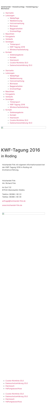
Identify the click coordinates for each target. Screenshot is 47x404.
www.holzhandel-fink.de (12, 205)
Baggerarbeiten (16, 28)
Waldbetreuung (16, 21)
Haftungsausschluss (13, 388)
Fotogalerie (10, 36)
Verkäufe (9, 39)
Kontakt (8, 52)
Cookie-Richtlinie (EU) (19, 63)
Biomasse (14, 26)
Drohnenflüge (15, 31)
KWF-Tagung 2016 (17, 47)
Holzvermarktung (17, 23)
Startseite (9, 13)
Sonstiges (9, 42)
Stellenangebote (16, 55)
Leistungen (9, 15)
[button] (23, 68)
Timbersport (15, 44)
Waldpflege (14, 18)
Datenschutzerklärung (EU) (21, 65)
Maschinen (9, 34)
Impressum (14, 60)
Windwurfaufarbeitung (19, 49)
